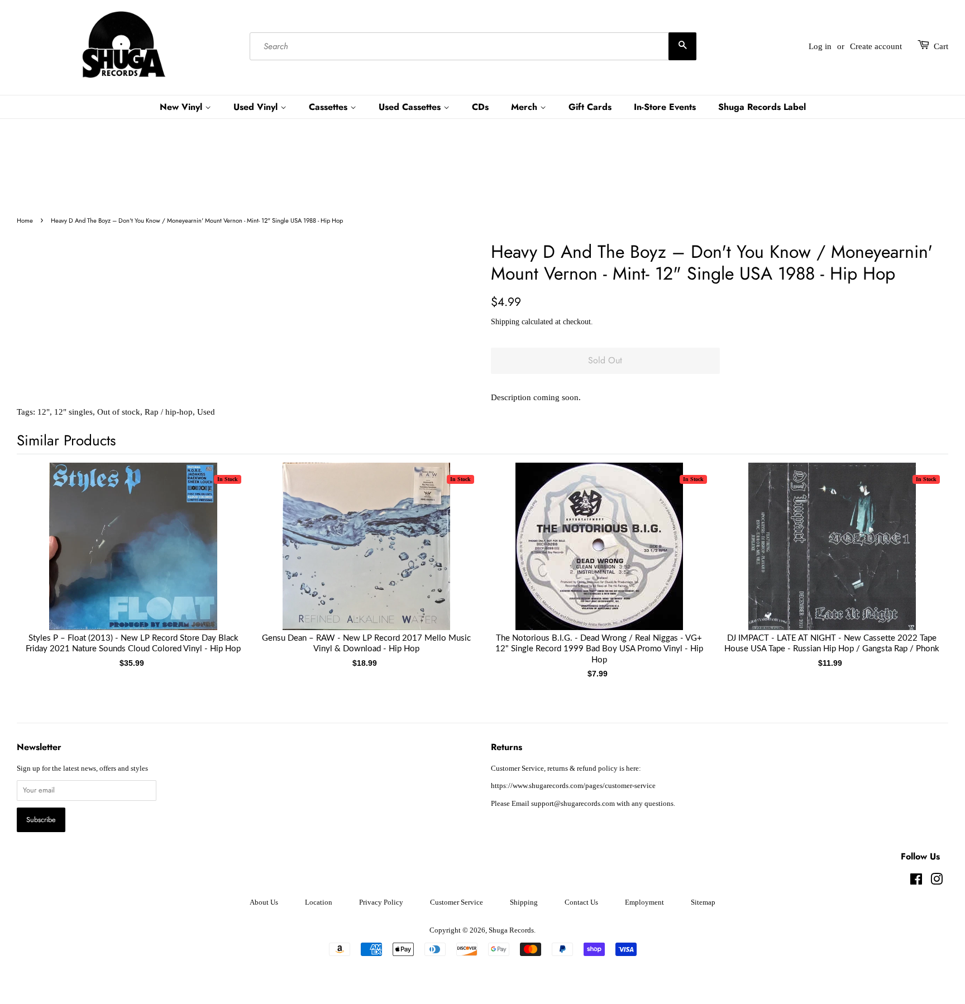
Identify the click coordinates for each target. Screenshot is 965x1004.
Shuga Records (511, 930)
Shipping (505, 322)
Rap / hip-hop (169, 411)
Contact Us (581, 902)
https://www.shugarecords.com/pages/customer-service (573, 786)
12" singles (73, 411)
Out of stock (118, 411)
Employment (644, 902)
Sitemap (703, 902)
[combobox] (473, 46)
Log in (820, 46)
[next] (921, 552)
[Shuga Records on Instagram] (936, 882)
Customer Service (456, 902)
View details (133, 557)
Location (318, 902)
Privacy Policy (381, 902)
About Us (264, 902)
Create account (876, 46)
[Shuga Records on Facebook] (916, 882)
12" (43, 411)
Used (206, 411)
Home (25, 220)
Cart (941, 46)
